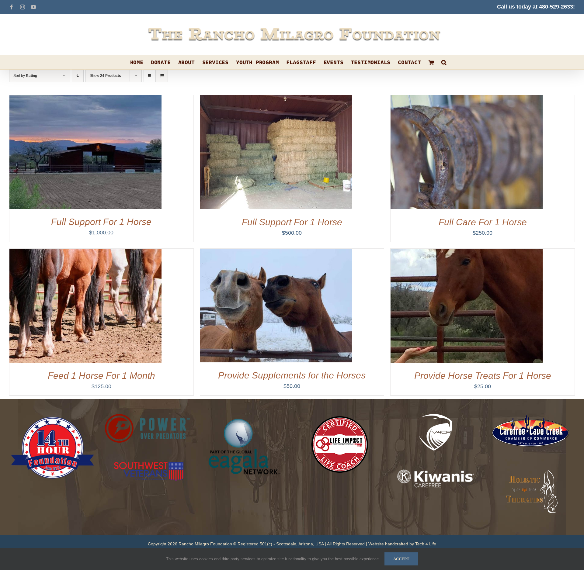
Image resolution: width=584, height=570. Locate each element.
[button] (444, 62)
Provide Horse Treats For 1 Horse (482, 376)
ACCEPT (401, 559)
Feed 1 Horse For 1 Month (101, 376)
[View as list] (162, 76)
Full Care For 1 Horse (483, 222)
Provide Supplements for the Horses (292, 375)
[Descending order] (78, 76)
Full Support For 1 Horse (101, 222)
